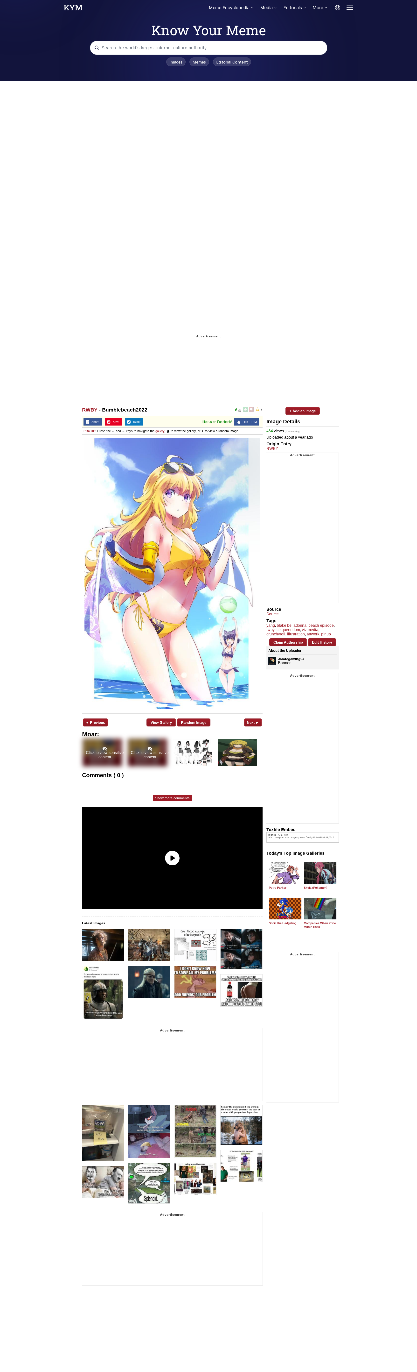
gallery (159, 431)
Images (175, 62)
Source (272, 614)
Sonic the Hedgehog (282, 923)
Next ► (253, 722)
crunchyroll (275, 634)
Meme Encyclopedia (229, 7)
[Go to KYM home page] (73, 9)
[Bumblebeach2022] (172, 573)
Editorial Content (232, 62)
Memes (199, 62)
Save (115, 422)
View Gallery (161, 722)
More (317, 7)
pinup (326, 634)
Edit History (322, 642)
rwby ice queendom (283, 630)
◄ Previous (95, 722)
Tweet (135, 422)
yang (270, 625)
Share (94, 422)
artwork (313, 634)
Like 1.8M (248, 422)
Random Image (193, 722)
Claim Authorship (288, 642)
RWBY (89, 409)
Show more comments (172, 798)
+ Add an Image (303, 411)
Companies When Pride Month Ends (320, 925)
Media (266, 7)
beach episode (321, 625)
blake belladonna (291, 625)
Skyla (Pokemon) (315, 887)
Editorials (292, 7)
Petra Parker (277, 887)
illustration (296, 634)
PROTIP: (89, 431)
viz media (310, 630)
